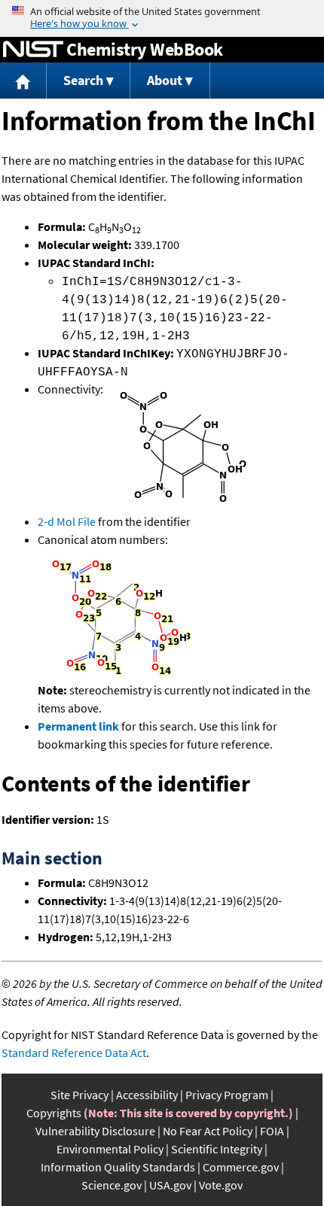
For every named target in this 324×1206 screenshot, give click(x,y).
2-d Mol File (67, 521)
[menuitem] (23, 80)
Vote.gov (221, 1184)
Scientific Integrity (216, 1148)
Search (83, 80)
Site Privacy (79, 1094)
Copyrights (53, 1112)
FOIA (272, 1130)
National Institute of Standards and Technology (33, 49)
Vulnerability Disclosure (95, 1130)
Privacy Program (226, 1094)
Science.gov (111, 1184)
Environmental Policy (110, 1148)
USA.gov (170, 1184)
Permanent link (78, 726)
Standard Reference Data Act (74, 1052)
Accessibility (147, 1094)
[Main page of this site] (23, 80)
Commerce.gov (241, 1166)
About (164, 80)
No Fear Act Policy (207, 1130)
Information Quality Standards (118, 1166)
